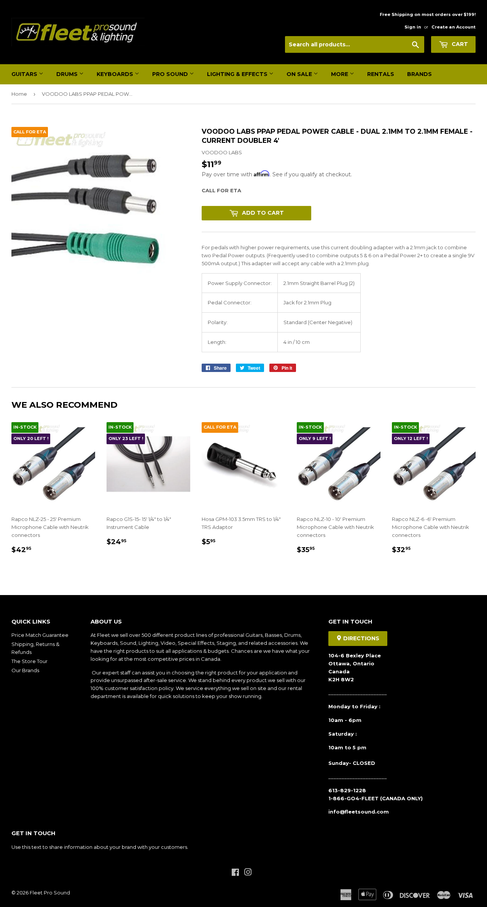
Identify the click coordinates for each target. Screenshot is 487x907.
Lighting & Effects (238, 74)
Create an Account (453, 27)
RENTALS (380, 74)
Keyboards (116, 74)
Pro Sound (170, 74)
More (340, 74)
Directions (360, 638)
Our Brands (25, 670)
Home (19, 94)
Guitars (25, 74)
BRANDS (419, 74)
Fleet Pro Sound (50, 893)
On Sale (300, 74)
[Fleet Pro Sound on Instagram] (248, 873)
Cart (459, 44)
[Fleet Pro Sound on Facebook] (235, 873)
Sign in (412, 27)
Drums (67, 74)
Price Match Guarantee (39, 635)
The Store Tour (29, 661)
